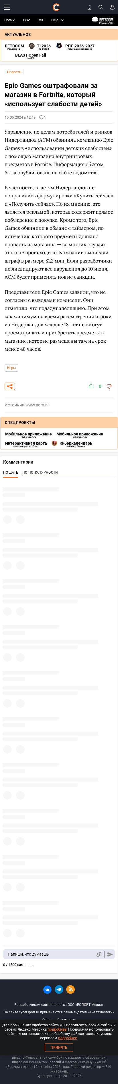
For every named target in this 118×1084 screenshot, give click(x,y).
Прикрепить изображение (98, 954)
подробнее (57, 1029)
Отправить (110, 954)
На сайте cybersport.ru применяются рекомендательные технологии (59, 1012)
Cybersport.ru (47, 1076)
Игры (11, 368)
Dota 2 (9, 20)
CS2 (26, 20)
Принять (59, 1048)
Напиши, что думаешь (28, 954)
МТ (41, 20)
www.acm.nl (37, 405)
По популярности (40, 472)
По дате (10, 472)
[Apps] (89, 7)
